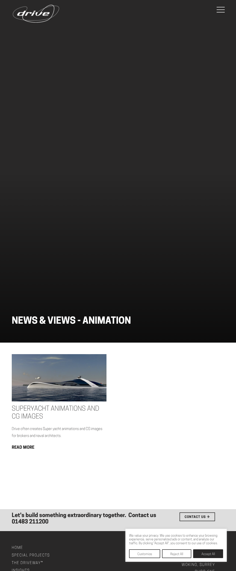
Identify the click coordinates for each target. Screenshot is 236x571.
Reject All (176, 554)
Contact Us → (197, 517)
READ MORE (23, 448)
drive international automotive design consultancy (36, 14)
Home (17, 548)
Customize (144, 554)
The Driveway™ (27, 563)
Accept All (208, 554)
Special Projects (31, 555)
